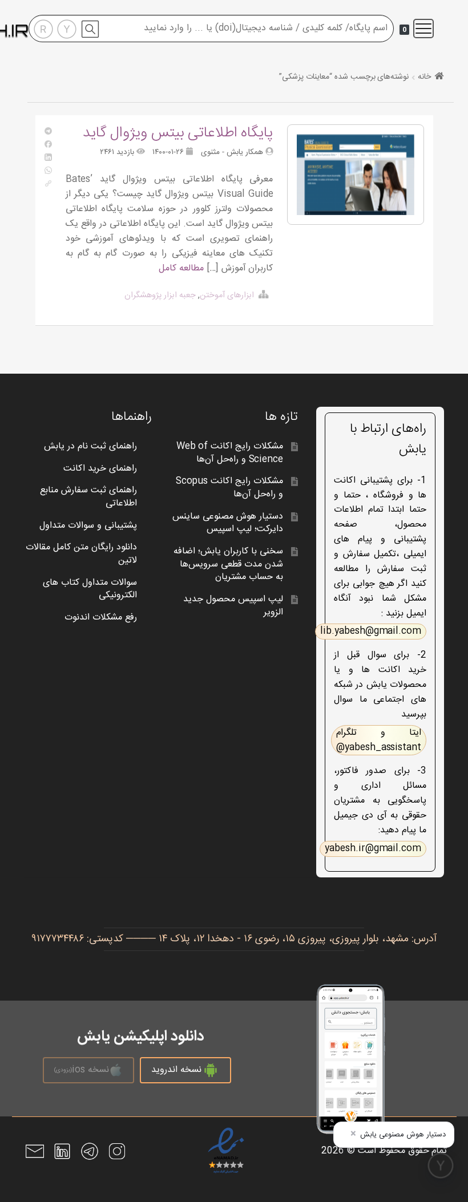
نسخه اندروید (176, 1070)
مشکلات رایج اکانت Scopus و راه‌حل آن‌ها (230, 487)
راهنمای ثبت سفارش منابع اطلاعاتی (88, 497)
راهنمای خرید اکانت (100, 468)
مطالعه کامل (181, 268)
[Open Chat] (440, 1165)
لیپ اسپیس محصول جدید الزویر (233, 606)
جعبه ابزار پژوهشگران (160, 295)
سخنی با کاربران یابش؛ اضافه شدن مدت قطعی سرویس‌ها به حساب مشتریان (228, 564)
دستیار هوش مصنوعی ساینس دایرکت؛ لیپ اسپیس (227, 523)
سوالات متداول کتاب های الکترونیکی (90, 589)
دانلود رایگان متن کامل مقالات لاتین (81, 554)
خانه (424, 77)
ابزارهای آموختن (227, 295)
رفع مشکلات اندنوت (100, 617)
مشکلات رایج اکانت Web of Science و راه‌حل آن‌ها (230, 453)
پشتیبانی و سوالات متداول (88, 525)
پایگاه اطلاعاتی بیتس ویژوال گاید (178, 133)
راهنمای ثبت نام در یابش (90, 446)
